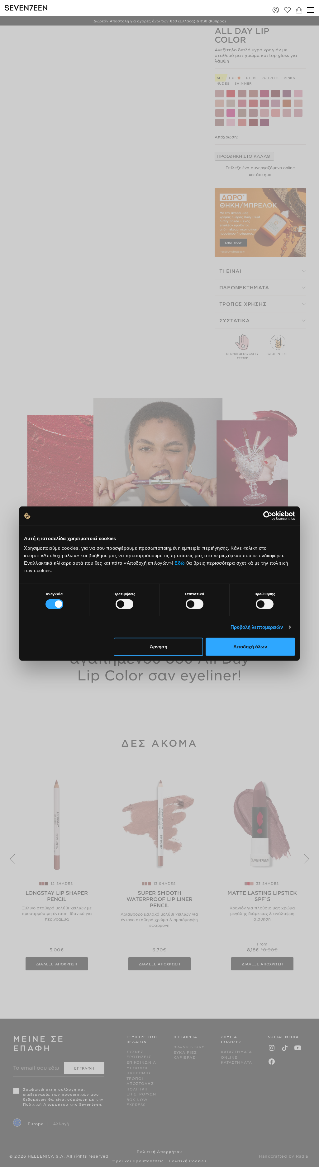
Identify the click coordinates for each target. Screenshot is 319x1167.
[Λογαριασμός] (275, 9)
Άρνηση (158, 646)
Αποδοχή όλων (250, 646)
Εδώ (179, 563)
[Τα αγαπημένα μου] (287, 10)
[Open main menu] (310, 10)
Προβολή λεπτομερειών (257, 626)
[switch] (124, 604)
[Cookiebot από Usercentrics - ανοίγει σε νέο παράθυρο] (267, 515)
